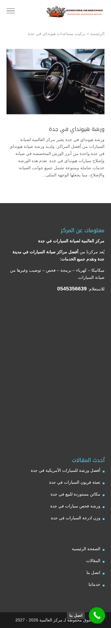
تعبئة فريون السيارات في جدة (74, 482)
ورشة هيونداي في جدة (76, 129)
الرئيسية (97, 33)
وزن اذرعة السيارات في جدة (75, 517)
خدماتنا (94, 584)
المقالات (93, 560)
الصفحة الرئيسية (86, 548)
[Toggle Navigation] (11, 12)
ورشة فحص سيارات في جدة (75, 506)
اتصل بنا (93, 572)
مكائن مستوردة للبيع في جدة (75, 494)
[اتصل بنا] (97, 615)
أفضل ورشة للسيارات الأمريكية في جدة (65, 470)
